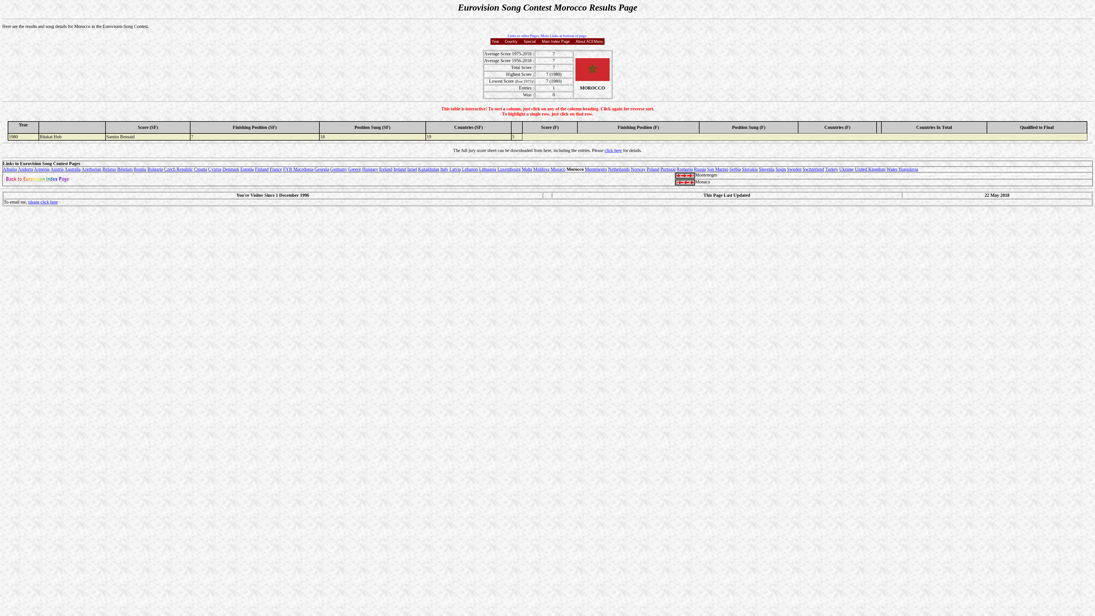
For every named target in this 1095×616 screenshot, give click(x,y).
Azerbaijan (91, 169)
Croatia (200, 169)
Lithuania (487, 169)
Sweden (794, 169)
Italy (444, 169)
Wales (892, 169)
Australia (72, 169)
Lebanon (470, 169)
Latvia (455, 169)
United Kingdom (870, 169)
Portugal (668, 169)
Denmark (230, 169)
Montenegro (596, 169)
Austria (57, 169)
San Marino (717, 169)
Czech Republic (178, 169)
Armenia (42, 169)
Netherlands (619, 169)
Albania (10, 169)
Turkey (831, 169)
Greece (354, 169)
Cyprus (214, 169)
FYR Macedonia (298, 169)
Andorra (25, 169)
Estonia (247, 169)
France (276, 169)
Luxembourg (509, 169)
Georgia (322, 169)
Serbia (735, 169)
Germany (338, 169)
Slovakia (750, 169)
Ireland (400, 169)
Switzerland (813, 169)
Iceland (385, 169)
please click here (43, 202)
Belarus (109, 169)
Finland (262, 169)
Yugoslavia (908, 169)
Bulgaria (155, 169)
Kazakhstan (428, 169)
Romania (685, 169)
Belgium (125, 169)
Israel (412, 169)
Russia (700, 169)
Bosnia (140, 169)
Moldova (541, 169)
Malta (527, 169)
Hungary (370, 169)
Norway (638, 169)
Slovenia (766, 169)
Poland (653, 169)
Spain (781, 169)
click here (613, 150)
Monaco (558, 169)
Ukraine (846, 169)
